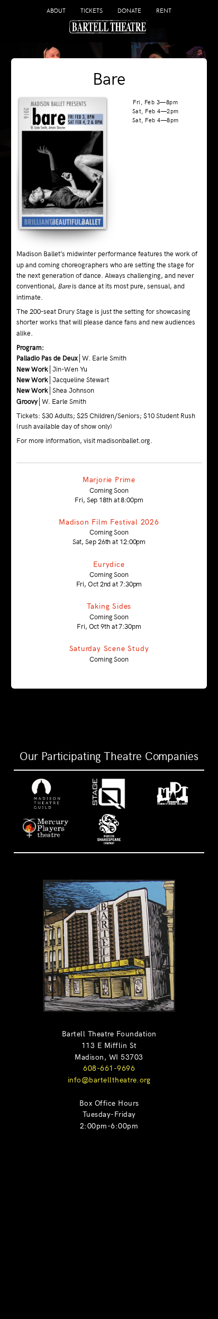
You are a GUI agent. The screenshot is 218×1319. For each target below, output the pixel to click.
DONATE (129, 10)
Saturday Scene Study (109, 648)
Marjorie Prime (109, 479)
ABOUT (56, 10)
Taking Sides (109, 605)
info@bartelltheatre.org (109, 1079)
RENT (163, 10)
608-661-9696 (109, 1067)
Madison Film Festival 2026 (109, 521)
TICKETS (91, 10)
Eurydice (108, 563)
